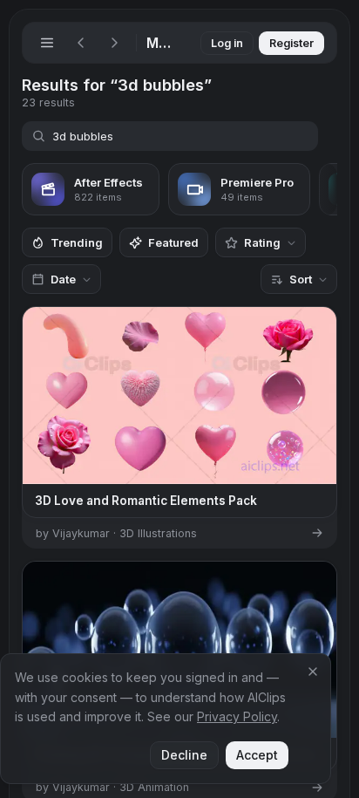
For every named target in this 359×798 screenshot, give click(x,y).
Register (291, 43)
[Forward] (114, 42)
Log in (227, 43)
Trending (77, 242)
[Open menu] (47, 43)
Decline (184, 754)
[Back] (81, 42)
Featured (173, 242)
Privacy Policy (237, 716)
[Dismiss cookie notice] (312, 671)
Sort (300, 279)
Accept (257, 754)
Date (63, 279)
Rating (262, 242)
